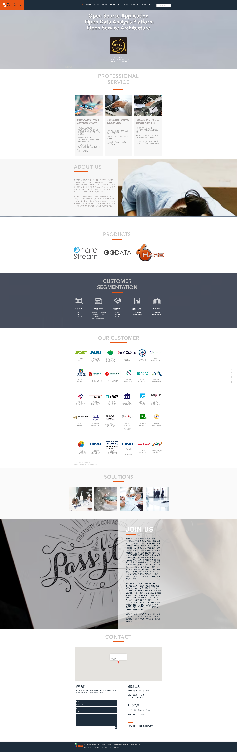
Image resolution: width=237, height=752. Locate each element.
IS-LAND (11, 3)
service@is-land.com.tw (140, 725)
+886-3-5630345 (135, 744)
